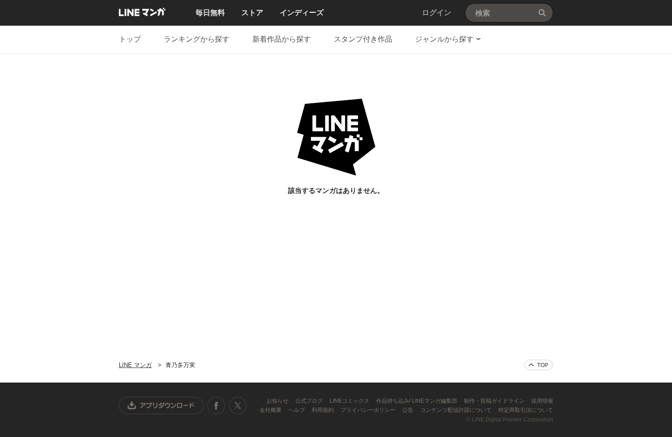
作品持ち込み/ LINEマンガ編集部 (417, 401)
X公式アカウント (237, 405)
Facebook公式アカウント (216, 405)
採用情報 (542, 401)
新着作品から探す (281, 39)
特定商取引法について (525, 410)
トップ (130, 39)
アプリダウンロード (161, 405)
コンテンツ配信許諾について (456, 410)
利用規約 (323, 410)
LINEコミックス (350, 401)
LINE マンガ (142, 11)
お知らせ (278, 401)
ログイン (436, 12)
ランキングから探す (196, 39)
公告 (408, 410)
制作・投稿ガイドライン (495, 401)
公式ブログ (309, 401)
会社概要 (271, 410)
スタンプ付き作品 (363, 39)
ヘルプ (297, 410)
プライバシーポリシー (369, 410)
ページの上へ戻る (538, 365)
